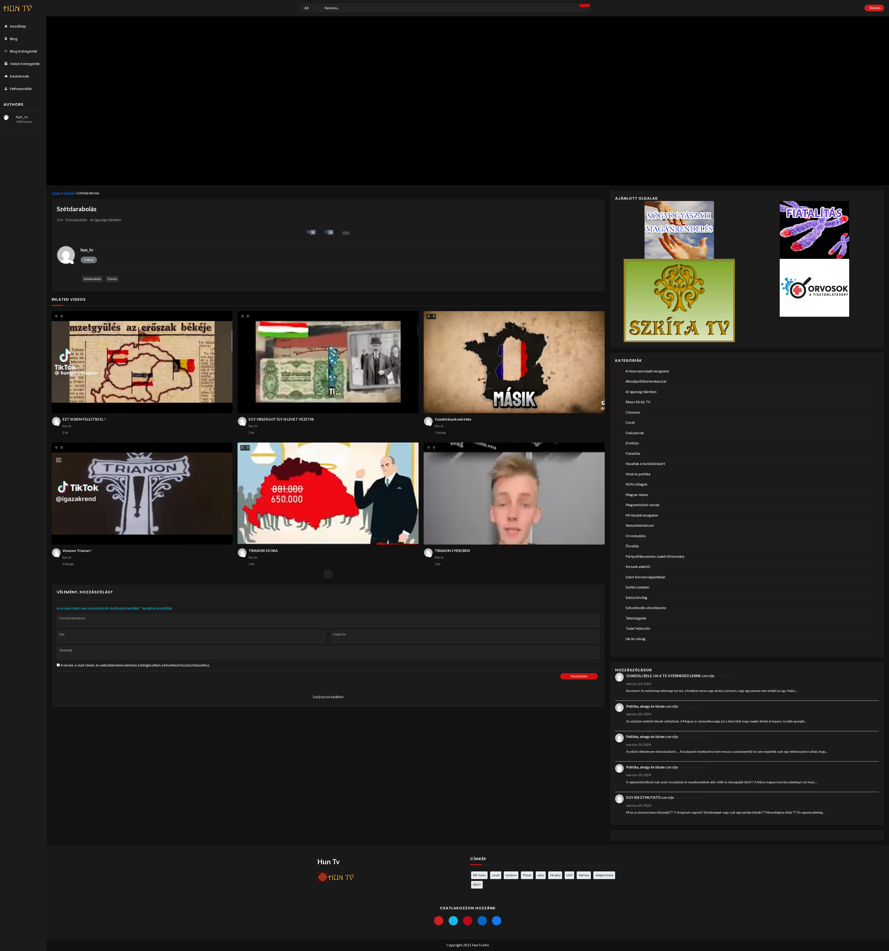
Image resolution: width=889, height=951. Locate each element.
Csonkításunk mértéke (453, 419)
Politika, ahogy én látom (645, 706)
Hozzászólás (579, 676)
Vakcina (584, 875)
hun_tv (22, 117)
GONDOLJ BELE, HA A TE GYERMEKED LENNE (663, 676)
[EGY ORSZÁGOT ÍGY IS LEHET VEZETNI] (328, 362)
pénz (541, 875)
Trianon (112, 279)
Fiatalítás (633, 453)
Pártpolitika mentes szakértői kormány (655, 556)
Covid (630, 422)
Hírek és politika (638, 474)
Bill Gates (479, 875)
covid (496, 875)
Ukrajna (555, 875)
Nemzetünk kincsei (640, 525)
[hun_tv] (6, 117)
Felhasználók (21, 88)
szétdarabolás (92, 279)
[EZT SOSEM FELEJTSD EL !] (142, 362)
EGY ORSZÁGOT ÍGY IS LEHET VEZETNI (281, 419)
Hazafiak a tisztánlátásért (645, 464)
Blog (13, 38)
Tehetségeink (636, 618)
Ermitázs (632, 443)
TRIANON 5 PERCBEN (452, 550)
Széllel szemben (637, 587)
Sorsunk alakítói (638, 566)
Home (56, 193)
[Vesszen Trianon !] (142, 494)
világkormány (604, 875)
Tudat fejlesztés (638, 628)
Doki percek (635, 433)
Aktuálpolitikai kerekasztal (646, 381)
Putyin (527, 875)
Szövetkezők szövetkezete (646, 608)
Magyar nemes (637, 495)
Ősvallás (632, 546)
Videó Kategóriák (25, 63)
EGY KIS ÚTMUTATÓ (643, 797)
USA (570, 875)
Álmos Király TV (638, 402)
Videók (69, 193)
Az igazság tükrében (105, 220)
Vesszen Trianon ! (77, 550)
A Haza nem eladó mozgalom (647, 371)
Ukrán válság (635, 639)
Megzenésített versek (642, 505)
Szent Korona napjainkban (645, 577)
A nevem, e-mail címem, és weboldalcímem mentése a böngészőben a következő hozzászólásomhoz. (135, 665)
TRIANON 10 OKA (263, 550)
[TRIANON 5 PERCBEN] (514, 494)
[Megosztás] (346, 233)
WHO (477, 884)
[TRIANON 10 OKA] (328, 494)
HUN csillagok (636, 484)
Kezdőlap (18, 26)
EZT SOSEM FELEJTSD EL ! (84, 419)
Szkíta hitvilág (636, 597)
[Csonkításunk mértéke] (514, 362)
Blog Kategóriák (23, 51)
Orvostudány (636, 536)
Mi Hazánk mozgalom (642, 515)
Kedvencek (19, 76)
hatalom (511, 875)
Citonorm (633, 412)
